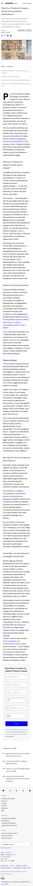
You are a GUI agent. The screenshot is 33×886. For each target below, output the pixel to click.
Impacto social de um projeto (10, 76)
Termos (12, 865)
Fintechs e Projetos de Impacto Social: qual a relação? (15, 72)
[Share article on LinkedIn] (8, 36)
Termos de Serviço (17, 732)
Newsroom (4, 808)
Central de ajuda (6, 838)
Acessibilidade (16, 868)
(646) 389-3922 (6, 852)
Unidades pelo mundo (8, 798)
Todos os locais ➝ (6, 848)
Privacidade (4, 865)
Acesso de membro (7, 835)
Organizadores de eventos (9, 825)
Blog (2, 810)
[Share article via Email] (10, 36)
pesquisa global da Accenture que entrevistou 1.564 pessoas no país (15, 141)
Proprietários (5, 821)
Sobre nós (4, 801)
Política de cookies (21, 865)
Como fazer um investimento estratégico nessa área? (15, 85)
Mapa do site (27, 868)
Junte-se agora (27, 3)
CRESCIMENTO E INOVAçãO (24, 30)
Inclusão (3, 803)
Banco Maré (9, 364)
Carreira (4, 806)
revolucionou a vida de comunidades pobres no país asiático (14, 325)
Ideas (15, 3)
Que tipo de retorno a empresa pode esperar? (15, 80)
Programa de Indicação (8, 823)
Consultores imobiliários (8, 818)
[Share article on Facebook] (5, 36)
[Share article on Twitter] (2, 36)
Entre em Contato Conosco (9, 833)
